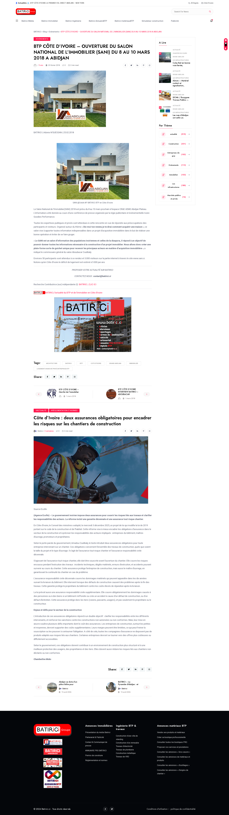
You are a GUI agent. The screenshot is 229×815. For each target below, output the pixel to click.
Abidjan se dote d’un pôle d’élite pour (68, 683)
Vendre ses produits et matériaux (171, 732)
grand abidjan (115, 363)
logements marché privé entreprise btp (53, 369)
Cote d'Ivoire (96, 363)
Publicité (175, 21)
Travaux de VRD (122, 757)
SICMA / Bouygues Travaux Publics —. (181, 98)
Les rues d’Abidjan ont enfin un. (180, 116)
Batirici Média (28, 21)
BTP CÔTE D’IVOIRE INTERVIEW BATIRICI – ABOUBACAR (128, 392)
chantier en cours (180, 53)
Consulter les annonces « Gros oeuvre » (173, 752)
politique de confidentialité (183, 809)
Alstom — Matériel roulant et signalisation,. (181, 83)
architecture (51, 363)
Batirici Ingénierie (73, 21)
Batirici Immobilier (50, 21)
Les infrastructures (181, 60)
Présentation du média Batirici (97, 732)
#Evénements (42, 39)
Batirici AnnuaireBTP (98, 21)
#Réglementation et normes (64, 410)
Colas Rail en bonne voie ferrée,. (181, 64)
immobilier (133, 363)
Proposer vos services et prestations (172, 747)
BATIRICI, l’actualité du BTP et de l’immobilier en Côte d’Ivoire (73, 292)
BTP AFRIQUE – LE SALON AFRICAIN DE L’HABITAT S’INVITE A (54, 3)
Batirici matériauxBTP (124, 21)
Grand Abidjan (178, 56)
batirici (68, 363)
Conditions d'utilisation (157, 809)
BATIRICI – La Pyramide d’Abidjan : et (128, 683)
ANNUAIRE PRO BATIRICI (96, 750)
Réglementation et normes (96, 760)
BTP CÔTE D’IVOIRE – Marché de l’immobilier (69, 390)
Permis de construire (94, 755)
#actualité (41, 410)
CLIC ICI (93, 284)
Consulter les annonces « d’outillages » (173, 765)
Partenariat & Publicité (94, 737)
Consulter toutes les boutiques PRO (172, 742)
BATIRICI (83, 284)
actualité (176, 50)
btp (81, 363)
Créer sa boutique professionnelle (171, 737)
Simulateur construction (152, 21)
